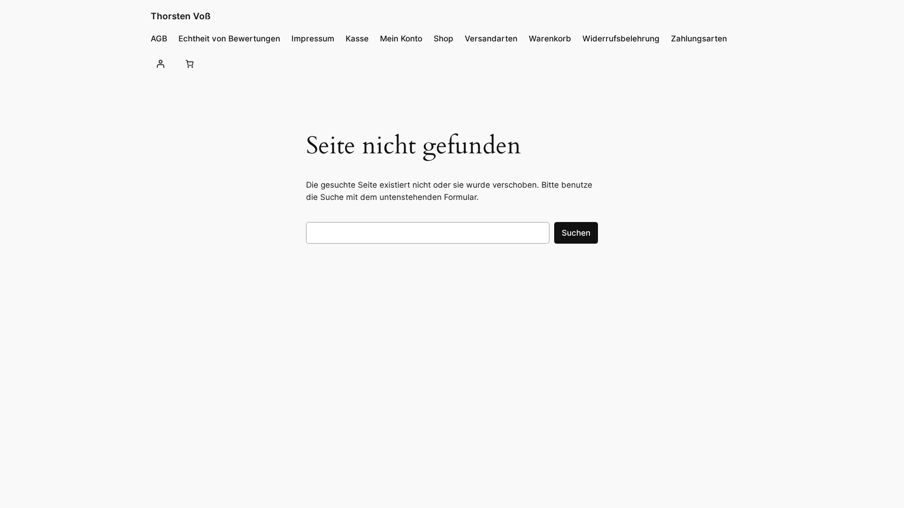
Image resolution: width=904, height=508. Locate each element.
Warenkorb (550, 38)
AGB (159, 38)
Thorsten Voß (180, 16)
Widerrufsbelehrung (621, 38)
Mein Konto (401, 38)
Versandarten (491, 38)
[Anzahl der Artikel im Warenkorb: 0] (189, 63)
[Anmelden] (160, 63)
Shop (443, 38)
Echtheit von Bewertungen (229, 38)
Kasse (357, 38)
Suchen (576, 233)
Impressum (312, 38)
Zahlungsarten (699, 38)
